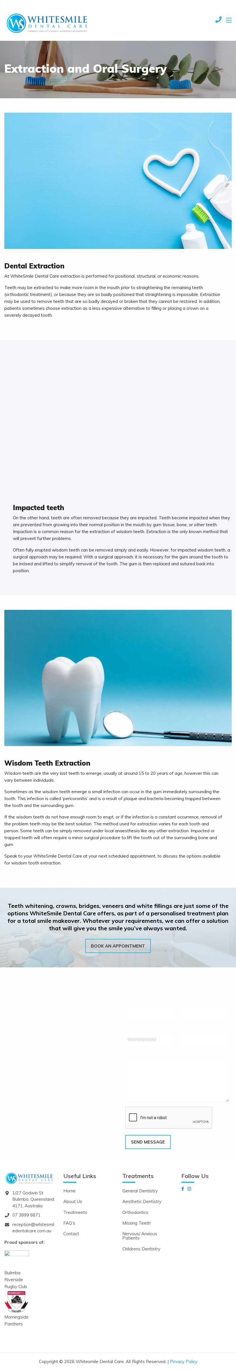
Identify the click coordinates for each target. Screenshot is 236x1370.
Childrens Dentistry (141, 1249)
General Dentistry (140, 1191)
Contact (71, 1233)
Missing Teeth (136, 1223)
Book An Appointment (118, 946)
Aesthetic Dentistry (141, 1201)
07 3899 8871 (26, 1215)
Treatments (75, 1212)
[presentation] (169, 1118)
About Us (72, 1201)
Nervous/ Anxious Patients (139, 1236)
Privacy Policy (183, 1361)
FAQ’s (69, 1223)
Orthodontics (135, 1212)
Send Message (148, 1142)
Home (69, 1191)
